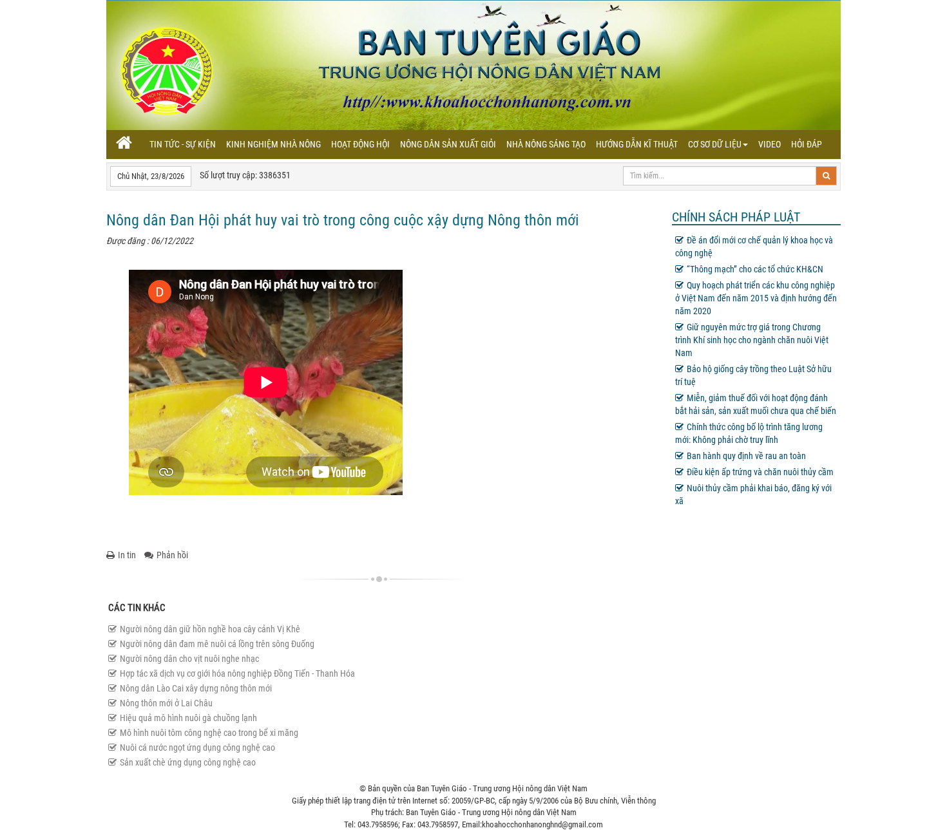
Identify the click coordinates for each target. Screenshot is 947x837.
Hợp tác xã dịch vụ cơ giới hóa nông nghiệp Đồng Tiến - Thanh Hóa (237, 673)
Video (769, 144)
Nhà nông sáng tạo (546, 144)
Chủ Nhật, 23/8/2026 (150, 176)
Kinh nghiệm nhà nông (273, 144)
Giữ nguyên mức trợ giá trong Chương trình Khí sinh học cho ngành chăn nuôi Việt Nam (751, 340)
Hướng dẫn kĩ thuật (637, 144)
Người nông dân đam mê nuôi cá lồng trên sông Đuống (217, 644)
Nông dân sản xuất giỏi (448, 144)
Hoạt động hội (360, 144)
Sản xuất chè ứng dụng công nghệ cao (188, 762)
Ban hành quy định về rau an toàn (746, 456)
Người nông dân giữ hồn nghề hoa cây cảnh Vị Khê (210, 629)
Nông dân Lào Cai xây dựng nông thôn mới (196, 688)
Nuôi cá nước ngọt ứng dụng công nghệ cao (197, 747)
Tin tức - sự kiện (182, 144)
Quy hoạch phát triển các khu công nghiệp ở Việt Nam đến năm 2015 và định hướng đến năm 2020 (756, 298)
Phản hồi (172, 555)
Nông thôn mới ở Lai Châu (166, 703)
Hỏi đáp (806, 144)
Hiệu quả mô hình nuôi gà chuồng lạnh (188, 718)
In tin (127, 555)
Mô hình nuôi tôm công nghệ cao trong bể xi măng (209, 733)
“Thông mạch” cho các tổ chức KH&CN (755, 269)
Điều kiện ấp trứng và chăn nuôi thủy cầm (760, 472)
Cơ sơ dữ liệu (714, 144)
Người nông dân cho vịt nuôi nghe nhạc (189, 659)
